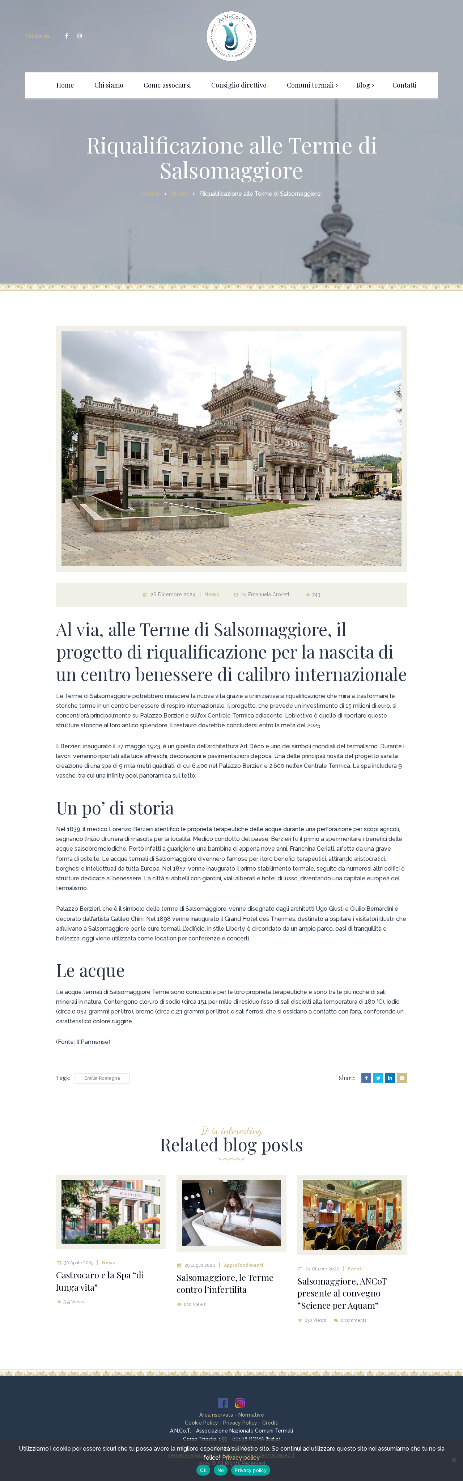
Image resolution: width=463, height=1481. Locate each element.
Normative (251, 1415)
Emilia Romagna (102, 1078)
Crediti (270, 1423)
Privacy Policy (240, 1423)
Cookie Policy (201, 1423)
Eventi (355, 1268)
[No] (454, 1459)
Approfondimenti (243, 1265)
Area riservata (216, 1415)
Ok (203, 1470)
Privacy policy (241, 1457)
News (211, 594)
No (220, 1470)
